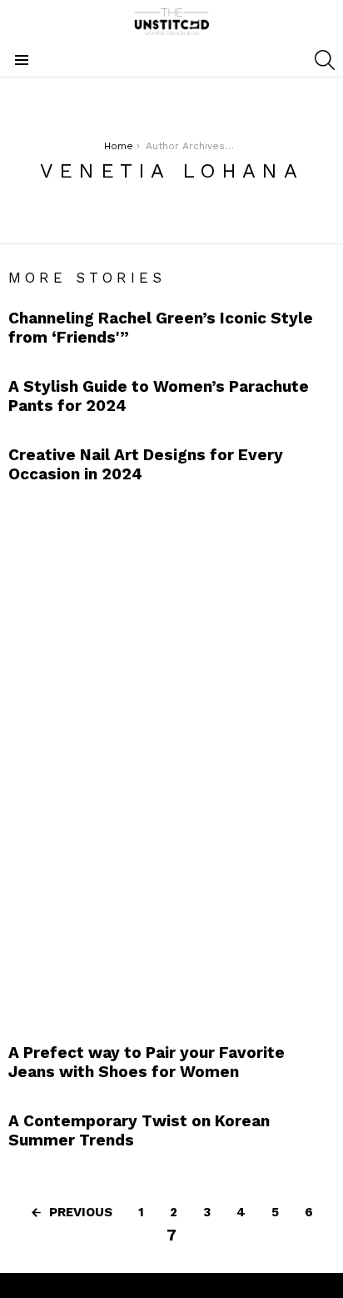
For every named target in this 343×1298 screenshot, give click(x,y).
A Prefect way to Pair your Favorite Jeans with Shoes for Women (146, 1062)
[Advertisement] (133, 759)
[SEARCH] (325, 60)
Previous (80, 1212)
